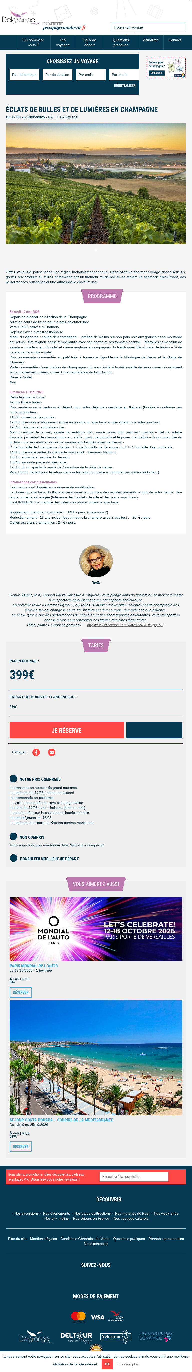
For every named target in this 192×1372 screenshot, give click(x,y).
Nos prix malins (56, 1218)
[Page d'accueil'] (11, 40)
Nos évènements (56, 1213)
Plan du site (17, 1239)
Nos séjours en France (91, 1218)
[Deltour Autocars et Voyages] (76, 1337)
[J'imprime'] (154, 730)
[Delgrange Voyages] (36, 1337)
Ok (107, 1364)
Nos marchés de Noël (132, 1213)
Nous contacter (96, 1244)
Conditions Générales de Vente (85, 1239)
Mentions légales (43, 1239)
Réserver (20, 992)
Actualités (150, 40)
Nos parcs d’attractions (92, 1213)
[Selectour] (115, 1337)
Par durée (120, 75)
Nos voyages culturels (131, 1218)
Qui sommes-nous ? (33, 42)
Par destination (57, 75)
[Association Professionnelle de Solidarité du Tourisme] (96, 1350)
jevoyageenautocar (65, 27)
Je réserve (67, 730)
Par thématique (24, 75)
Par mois (86, 75)
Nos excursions (26, 1213)
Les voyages (63, 42)
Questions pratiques (121, 42)
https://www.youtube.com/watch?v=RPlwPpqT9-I (125, 625)
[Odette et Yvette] (21, 17)
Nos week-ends (166, 1213)
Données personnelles (166, 1239)
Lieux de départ (89, 42)
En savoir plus (127, 1364)
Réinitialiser (125, 86)
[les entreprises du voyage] (156, 1337)
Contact (175, 40)
